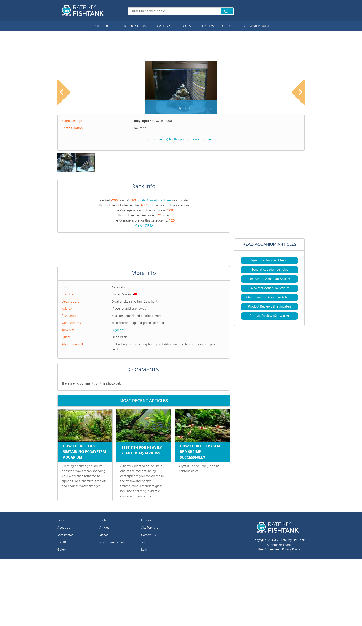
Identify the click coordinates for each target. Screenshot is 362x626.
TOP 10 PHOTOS (135, 26)
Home (61, 520)
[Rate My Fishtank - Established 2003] (84, 10)
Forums (146, 520)
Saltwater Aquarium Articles (270, 288)
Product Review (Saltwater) (269, 316)
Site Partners (149, 527)
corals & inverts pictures (154, 200)
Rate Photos (65, 535)
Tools (102, 520)
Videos (103, 535)
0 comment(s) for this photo (168, 139)
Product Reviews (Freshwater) (269, 306)
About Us (63, 527)
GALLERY (163, 26)
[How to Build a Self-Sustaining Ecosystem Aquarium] (85, 425)
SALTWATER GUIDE (256, 26)
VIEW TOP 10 (144, 225)
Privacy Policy (291, 549)
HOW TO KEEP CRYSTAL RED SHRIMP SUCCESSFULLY (200, 451)
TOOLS (186, 26)
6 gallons (118, 330)
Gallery (61, 549)
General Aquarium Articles (269, 270)
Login (144, 549)
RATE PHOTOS (102, 26)
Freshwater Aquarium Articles (269, 279)
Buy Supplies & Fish (112, 542)
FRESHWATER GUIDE (216, 26)
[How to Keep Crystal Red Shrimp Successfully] (202, 425)
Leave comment (202, 139)
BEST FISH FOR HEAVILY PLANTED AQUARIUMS (141, 450)
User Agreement (269, 549)
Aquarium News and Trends (269, 260)
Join (143, 542)
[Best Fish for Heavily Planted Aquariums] (143, 425)
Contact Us (148, 535)
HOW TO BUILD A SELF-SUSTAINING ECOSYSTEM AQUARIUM (84, 451)
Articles (104, 527)
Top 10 (61, 542)
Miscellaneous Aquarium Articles (269, 297)
